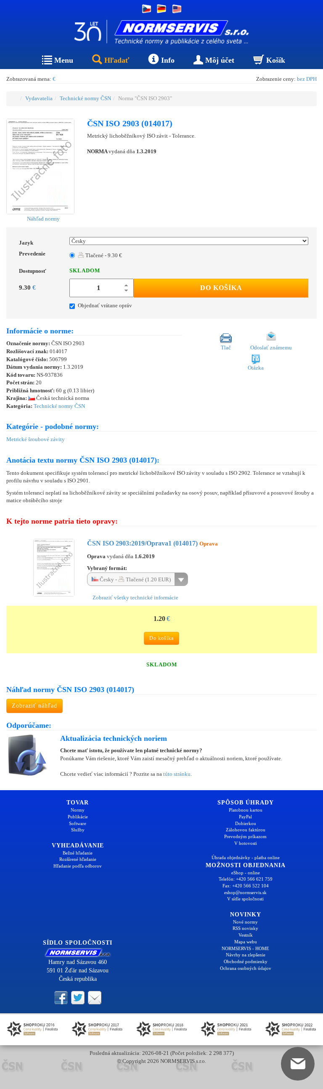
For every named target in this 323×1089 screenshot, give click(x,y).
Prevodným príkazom (245, 836)
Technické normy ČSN (85, 98)
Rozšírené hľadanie (77, 859)
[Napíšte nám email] (94, 997)
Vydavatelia (39, 98)
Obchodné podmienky (245, 961)
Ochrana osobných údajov (245, 968)
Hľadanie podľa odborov (77, 865)
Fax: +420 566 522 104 (245, 885)
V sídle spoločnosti (245, 898)
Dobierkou (245, 823)
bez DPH (307, 79)
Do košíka (221, 287)
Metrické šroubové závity (35, 439)
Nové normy (245, 921)
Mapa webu (245, 941)
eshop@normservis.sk (245, 892)
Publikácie (78, 816)
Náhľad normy (43, 219)
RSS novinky (245, 928)
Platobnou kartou (245, 809)
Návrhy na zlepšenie (245, 954)
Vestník (245, 934)
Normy (78, 809)
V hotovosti (245, 843)
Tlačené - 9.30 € (103, 255)
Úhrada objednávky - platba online (246, 857)
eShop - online (245, 872)
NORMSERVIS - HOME (245, 948)
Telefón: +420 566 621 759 (246, 878)
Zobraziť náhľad (34, 706)
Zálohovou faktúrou (245, 829)
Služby (78, 829)
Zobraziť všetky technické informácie (134, 597)
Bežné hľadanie (78, 852)
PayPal (245, 816)
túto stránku (177, 774)
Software (77, 823)
